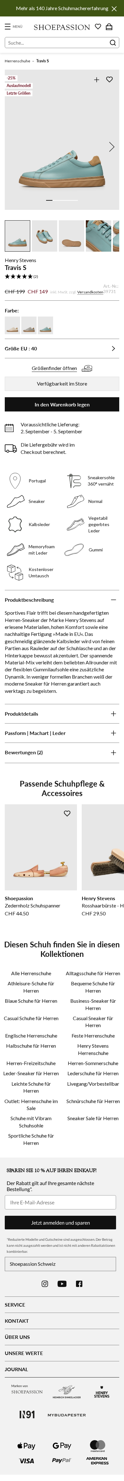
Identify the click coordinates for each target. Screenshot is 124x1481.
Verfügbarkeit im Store (62, 383)
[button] (62, 277)
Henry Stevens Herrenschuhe (93, 1049)
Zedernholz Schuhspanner (32, 905)
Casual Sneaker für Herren (93, 1021)
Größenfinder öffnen (54, 368)
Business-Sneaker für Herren (93, 1004)
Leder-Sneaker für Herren (31, 1073)
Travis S (42, 61)
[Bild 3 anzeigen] (62, 200)
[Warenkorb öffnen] (109, 26)
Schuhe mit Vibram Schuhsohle (31, 1121)
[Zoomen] (96, 79)
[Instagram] (45, 1284)
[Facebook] (79, 1284)
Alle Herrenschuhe (31, 973)
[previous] (13, 147)
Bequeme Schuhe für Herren (93, 986)
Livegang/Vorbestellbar (93, 1084)
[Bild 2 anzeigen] (55, 200)
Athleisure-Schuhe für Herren (31, 986)
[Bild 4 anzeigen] (68, 200)
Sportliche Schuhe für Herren (31, 1139)
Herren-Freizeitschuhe (31, 1063)
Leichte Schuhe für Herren (31, 1087)
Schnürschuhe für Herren (93, 1101)
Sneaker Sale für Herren (93, 1118)
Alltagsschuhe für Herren (93, 973)
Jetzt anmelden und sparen (60, 1223)
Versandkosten (90, 292)
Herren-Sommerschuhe (93, 1063)
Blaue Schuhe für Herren (31, 1001)
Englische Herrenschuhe (31, 1035)
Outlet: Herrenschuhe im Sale (31, 1104)
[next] (110, 147)
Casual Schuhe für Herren (31, 1018)
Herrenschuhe (17, 61)
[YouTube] (62, 1284)
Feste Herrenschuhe (93, 1035)
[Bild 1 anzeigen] (49, 200)
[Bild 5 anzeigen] (75, 200)
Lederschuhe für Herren (93, 1073)
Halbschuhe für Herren (31, 1046)
